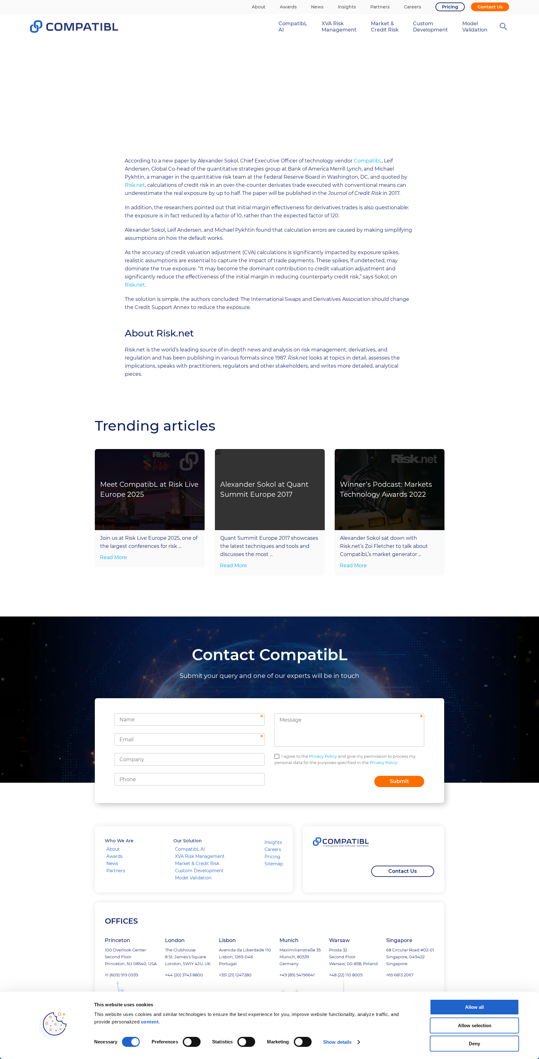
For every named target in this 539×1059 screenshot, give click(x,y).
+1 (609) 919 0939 (121, 974)
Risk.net (135, 185)
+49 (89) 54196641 (297, 974)
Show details (337, 1042)
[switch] (192, 1042)
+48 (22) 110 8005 (345, 974)
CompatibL (368, 161)
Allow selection (474, 1025)
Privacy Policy (323, 756)
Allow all (474, 1007)
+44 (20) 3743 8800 (184, 974)
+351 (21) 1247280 (235, 974)
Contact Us (402, 871)
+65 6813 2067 (400, 974)
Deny (474, 1043)
